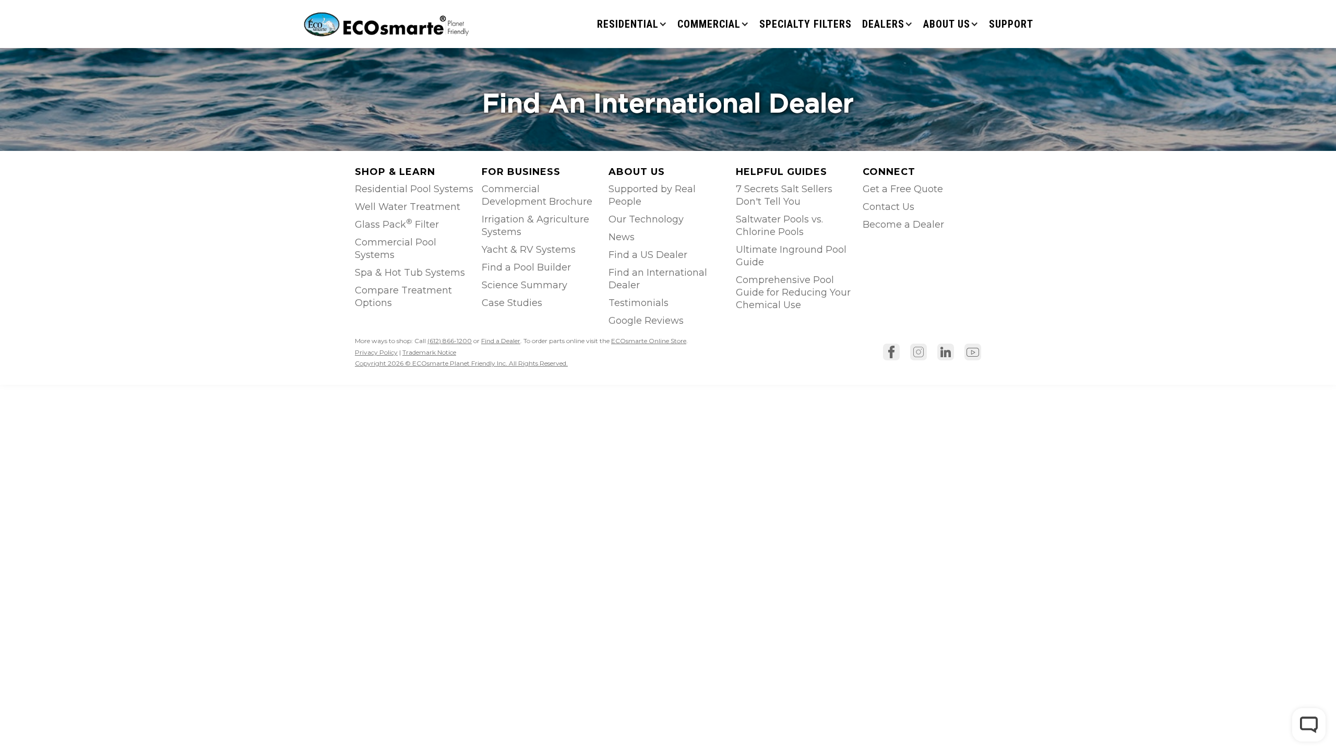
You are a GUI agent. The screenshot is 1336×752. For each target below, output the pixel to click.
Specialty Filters (805, 24)
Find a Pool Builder (526, 267)
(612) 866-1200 (449, 341)
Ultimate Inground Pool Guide (791, 256)
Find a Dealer (500, 341)
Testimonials (639, 303)
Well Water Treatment (407, 207)
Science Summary (524, 285)
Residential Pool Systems (414, 189)
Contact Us (888, 207)
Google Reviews (646, 320)
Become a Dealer (903, 224)
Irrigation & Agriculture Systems (535, 226)
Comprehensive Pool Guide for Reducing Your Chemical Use (793, 292)
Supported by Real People (652, 195)
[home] (387, 24)
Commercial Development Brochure (537, 195)
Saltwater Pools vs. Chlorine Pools (779, 226)
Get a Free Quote (903, 189)
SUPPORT (1011, 24)
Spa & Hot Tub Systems (410, 272)
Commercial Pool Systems (395, 249)
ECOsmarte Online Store (648, 341)
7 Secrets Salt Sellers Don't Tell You (784, 195)
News (622, 237)
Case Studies (512, 303)
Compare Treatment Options (403, 297)
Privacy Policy (376, 352)
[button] (632, 24)
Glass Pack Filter (397, 223)
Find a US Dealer (648, 255)
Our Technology (646, 219)
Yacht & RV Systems (529, 249)
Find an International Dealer (658, 279)
